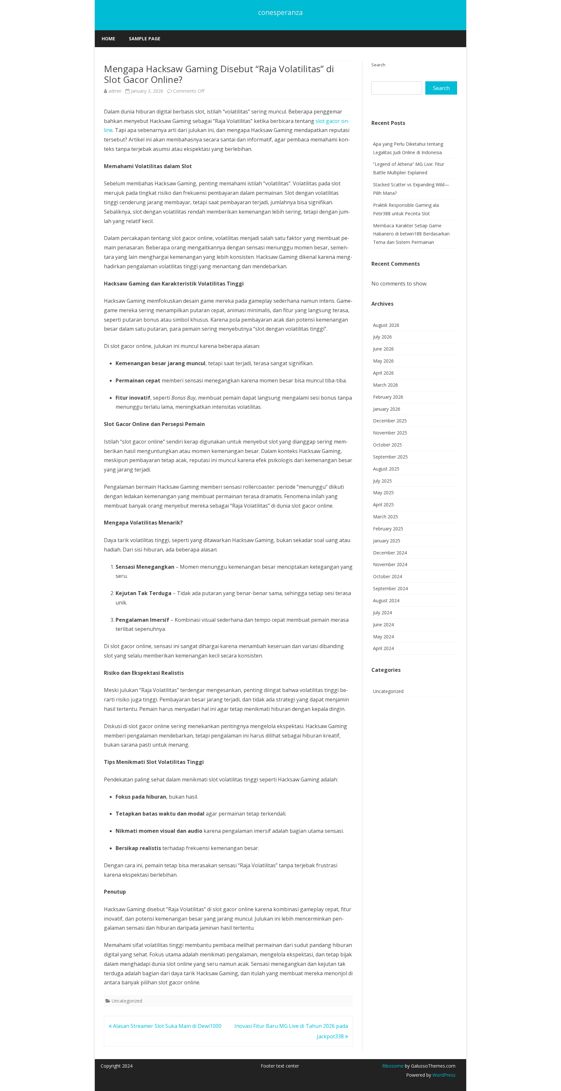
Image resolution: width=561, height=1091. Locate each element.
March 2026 (385, 385)
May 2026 (383, 361)
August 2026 (386, 325)
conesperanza (280, 12)
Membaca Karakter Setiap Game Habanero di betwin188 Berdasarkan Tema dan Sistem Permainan (411, 234)
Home (108, 38)
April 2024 (383, 648)
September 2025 (390, 457)
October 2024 (387, 576)
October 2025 (387, 445)
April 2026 (383, 373)
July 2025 (382, 481)
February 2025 (388, 529)
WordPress (443, 1075)
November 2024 (390, 564)
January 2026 (386, 409)
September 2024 (390, 588)
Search (378, 65)
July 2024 (382, 612)
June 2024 (383, 624)
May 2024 (383, 636)
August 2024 (386, 600)
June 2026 (383, 349)
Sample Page (144, 38)
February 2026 (388, 397)
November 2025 (390, 433)
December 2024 (390, 553)
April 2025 (383, 504)
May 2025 (383, 492)
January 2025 (386, 541)
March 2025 (385, 516)
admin (114, 91)
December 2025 (390, 421)
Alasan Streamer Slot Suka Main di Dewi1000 (166, 1026)
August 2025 (386, 469)
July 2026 (382, 337)
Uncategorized (127, 1001)
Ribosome (393, 1066)
